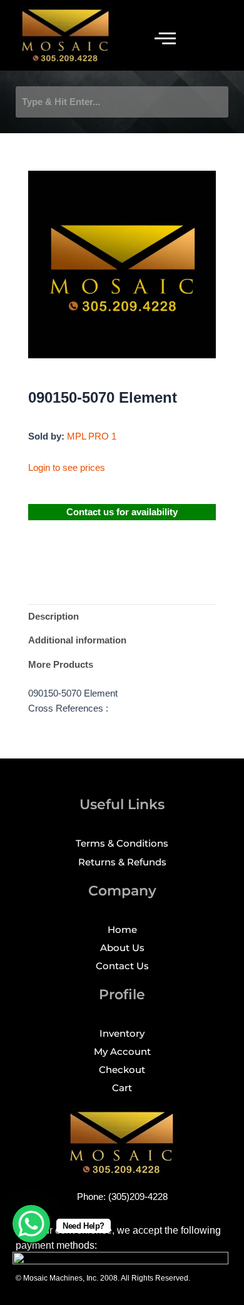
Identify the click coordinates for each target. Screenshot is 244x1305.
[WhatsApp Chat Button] (31, 1223)
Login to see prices (66, 468)
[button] (165, 38)
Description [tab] (53, 617)
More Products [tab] (60, 665)
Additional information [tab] (77, 640)
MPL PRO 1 (91, 436)
